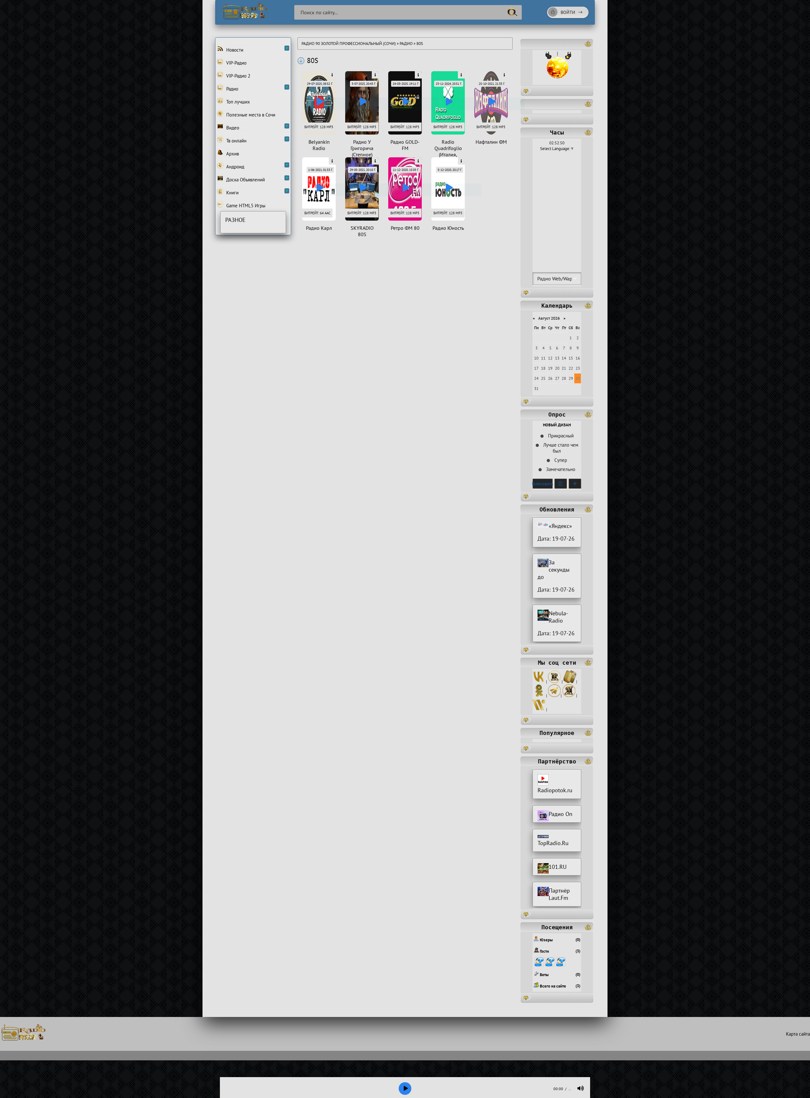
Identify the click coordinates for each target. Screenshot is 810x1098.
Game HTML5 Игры (245, 206)
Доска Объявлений (245, 180)
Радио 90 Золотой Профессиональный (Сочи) (349, 43)
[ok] (539, 695)
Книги (232, 193)
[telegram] (554, 695)
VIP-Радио (235, 63)
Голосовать (543, 483)
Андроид (234, 167)
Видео (232, 128)
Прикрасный (560, 436)
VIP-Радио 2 (237, 76)
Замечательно (560, 469)
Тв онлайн (235, 141)
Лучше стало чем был (560, 448)
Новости (234, 50)
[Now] (539, 709)
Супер (560, 460)
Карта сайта (798, 1034)
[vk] (539, 681)
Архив (232, 154)
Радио (406, 43)
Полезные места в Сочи (250, 115)
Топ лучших (237, 102)
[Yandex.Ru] (569, 695)
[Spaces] (570, 681)
